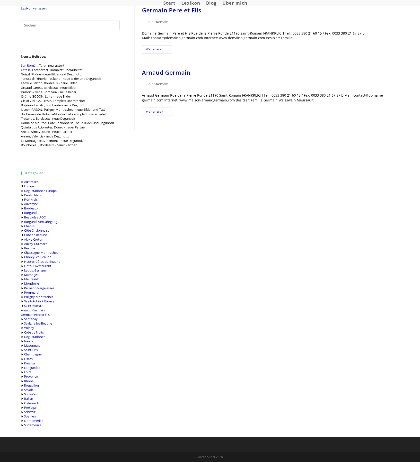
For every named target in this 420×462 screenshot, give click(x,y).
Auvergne (31, 204)
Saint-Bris (31, 350)
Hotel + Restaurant (37, 266)
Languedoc (32, 367)
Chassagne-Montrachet (41, 252)
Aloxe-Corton (33, 239)
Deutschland (33, 195)
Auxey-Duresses (35, 244)
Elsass (28, 359)
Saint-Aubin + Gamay (39, 301)
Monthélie (31, 283)
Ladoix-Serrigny (35, 270)
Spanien (30, 416)
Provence (31, 376)
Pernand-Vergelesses (39, 288)
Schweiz (29, 412)
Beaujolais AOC (35, 217)
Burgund (30, 212)
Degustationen (34, 337)
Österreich (31, 403)
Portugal (30, 407)
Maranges (31, 274)
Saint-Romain (34, 305)
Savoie (29, 390)
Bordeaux (31, 208)
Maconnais (32, 345)
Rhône (29, 381)
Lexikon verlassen (34, 8)
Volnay (29, 328)
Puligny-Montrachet (38, 297)
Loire (27, 372)
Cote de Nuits (34, 332)
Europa (29, 186)
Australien (31, 182)
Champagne (33, 354)
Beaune (29, 248)
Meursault (31, 279)
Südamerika (32, 425)
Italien (28, 398)
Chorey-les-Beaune (37, 257)
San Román (29, 65)
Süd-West (31, 394)
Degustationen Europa (40, 191)
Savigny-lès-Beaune (38, 323)
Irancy (28, 341)
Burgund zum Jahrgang (40, 221)
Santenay (31, 319)
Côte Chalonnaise (36, 230)
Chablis (29, 226)
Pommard (31, 292)
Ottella (26, 70)
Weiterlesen (159, 50)
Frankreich (31, 199)
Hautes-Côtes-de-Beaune (42, 261)
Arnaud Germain (33, 310)
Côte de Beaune (35, 235)
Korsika (29, 363)
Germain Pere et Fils (35, 314)
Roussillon (31, 385)
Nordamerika (33, 420)
